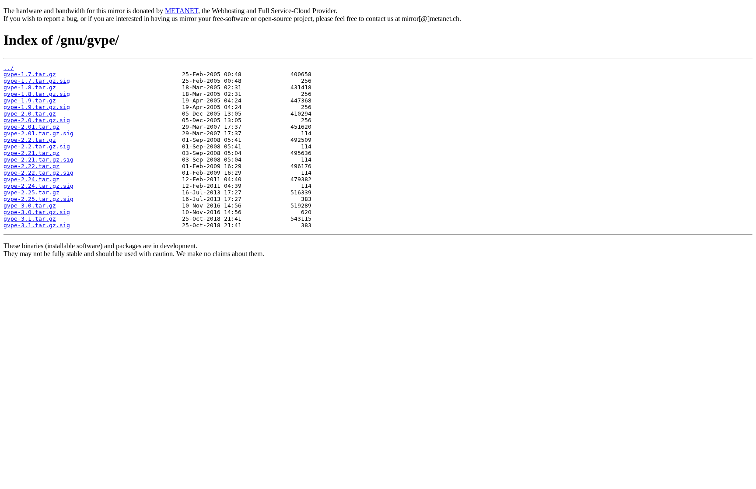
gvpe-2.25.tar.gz (32, 192)
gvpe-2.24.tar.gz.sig (39, 186)
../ (9, 67)
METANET (181, 10)
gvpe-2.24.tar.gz (32, 179)
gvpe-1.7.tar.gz (30, 74)
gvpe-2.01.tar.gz (32, 126)
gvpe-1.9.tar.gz (30, 100)
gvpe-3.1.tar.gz (30, 218)
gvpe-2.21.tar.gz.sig (39, 159)
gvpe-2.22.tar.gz (32, 166)
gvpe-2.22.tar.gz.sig (39, 172)
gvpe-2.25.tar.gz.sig (39, 199)
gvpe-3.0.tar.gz (30, 205)
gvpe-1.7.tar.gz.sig (37, 80)
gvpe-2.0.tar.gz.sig (37, 120)
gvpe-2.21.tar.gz (32, 153)
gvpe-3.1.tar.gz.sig (37, 225)
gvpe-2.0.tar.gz (30, 113)
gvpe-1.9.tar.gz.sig (37, 107)
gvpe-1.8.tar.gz (30, 87)
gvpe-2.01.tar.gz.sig (39, 133)
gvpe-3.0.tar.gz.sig (37, 212)
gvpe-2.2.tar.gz (30, 140)
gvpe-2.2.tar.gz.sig (37, 146)
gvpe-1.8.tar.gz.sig (37, 94)
